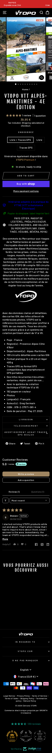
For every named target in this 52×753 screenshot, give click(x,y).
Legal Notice (9, 696)
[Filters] (5, 500)
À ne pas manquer (25, 660)
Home (25, 89)
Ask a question (26, 480)
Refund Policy (29, 701)
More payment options (26, 191)
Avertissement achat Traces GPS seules (25, 433)
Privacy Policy (23, 696)
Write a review (26, 474)
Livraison (26, 419)
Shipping (26, 123)
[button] (14, 115)
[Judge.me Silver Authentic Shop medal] (26, 736)
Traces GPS (25, 147)
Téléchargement (26, 426)
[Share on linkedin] (48, 544)
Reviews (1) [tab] (14, 492)
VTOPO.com (25, 651)
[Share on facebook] (36, 545)
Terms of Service (39, 696)
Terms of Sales (11, 698)
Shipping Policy (27, 698)
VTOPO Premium (25, 159)
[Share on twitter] (42, 544)
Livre (39, 139)
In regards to (25, 642)
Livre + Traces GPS (20, 139)
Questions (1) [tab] (37, 492)
